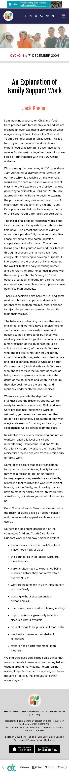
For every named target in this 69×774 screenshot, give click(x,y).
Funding (32, 737)
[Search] (41, 16)
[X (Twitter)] (36, 16)
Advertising (20, 740)
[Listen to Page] (47, 16)
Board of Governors (15, 737)
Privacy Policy (34, 740)
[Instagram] (30, 16)
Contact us (49, 740)
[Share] (53, 16)
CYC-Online (18, 56)
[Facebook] (26, 16)
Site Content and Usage (50, 737)
